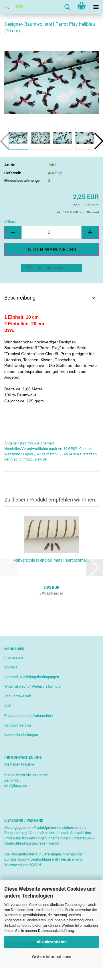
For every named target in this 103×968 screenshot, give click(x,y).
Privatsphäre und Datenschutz (28, 715)
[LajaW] (11, 7)
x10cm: (10, 221)
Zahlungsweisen (17, 696)
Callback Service (17, 725)
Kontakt (10, 667)
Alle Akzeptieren (52, 942)
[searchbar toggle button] (67, 7)
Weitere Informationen (51, 956)
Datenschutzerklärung (56, 930)
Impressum (13, 657)
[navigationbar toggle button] (96, 7)
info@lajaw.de (15, 785)
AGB (7, 706)
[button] (12, 232)
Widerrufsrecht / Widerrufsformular (33, 686)
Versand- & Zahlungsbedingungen (31, 677)
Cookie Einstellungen (21, 734)
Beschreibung (19, 298)
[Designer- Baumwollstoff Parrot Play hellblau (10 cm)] (51, 82)
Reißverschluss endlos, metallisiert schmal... (51, 560)
